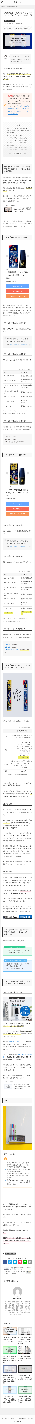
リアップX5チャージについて (16, 145)
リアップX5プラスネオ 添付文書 (18, 344)
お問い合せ (30, 1418)
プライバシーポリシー (20, 1418)
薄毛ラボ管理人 (18, 1299)
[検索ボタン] (2, 2)
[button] (5, 1262)
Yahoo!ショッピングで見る (17, 296)
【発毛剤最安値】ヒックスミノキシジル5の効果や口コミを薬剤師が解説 (22, 1086)
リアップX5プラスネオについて (17, 135)
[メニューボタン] (32, 2)
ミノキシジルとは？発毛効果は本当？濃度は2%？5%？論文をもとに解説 (22, 209)
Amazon (7, 644)
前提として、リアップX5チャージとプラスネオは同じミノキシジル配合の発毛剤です (19, 131)
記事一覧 (12, 1418)
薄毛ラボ (17, 2)
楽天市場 (7, 647)
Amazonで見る (17, 286)
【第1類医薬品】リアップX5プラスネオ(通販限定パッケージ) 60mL (17, 275)
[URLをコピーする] (30, 1262)
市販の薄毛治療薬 (9, 20)
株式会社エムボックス (15, 1041)
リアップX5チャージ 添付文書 (17, 546)
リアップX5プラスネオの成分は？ (19, 140)
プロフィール (5, 1418)
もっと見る (17, 153)
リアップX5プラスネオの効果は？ (19, 138)
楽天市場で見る (17, 291)
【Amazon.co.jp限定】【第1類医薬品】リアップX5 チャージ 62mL (17, 493)
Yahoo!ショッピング (11, 649)
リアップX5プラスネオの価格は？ (19, 142)
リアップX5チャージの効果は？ (18, 147)
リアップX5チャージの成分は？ (18, 149)
